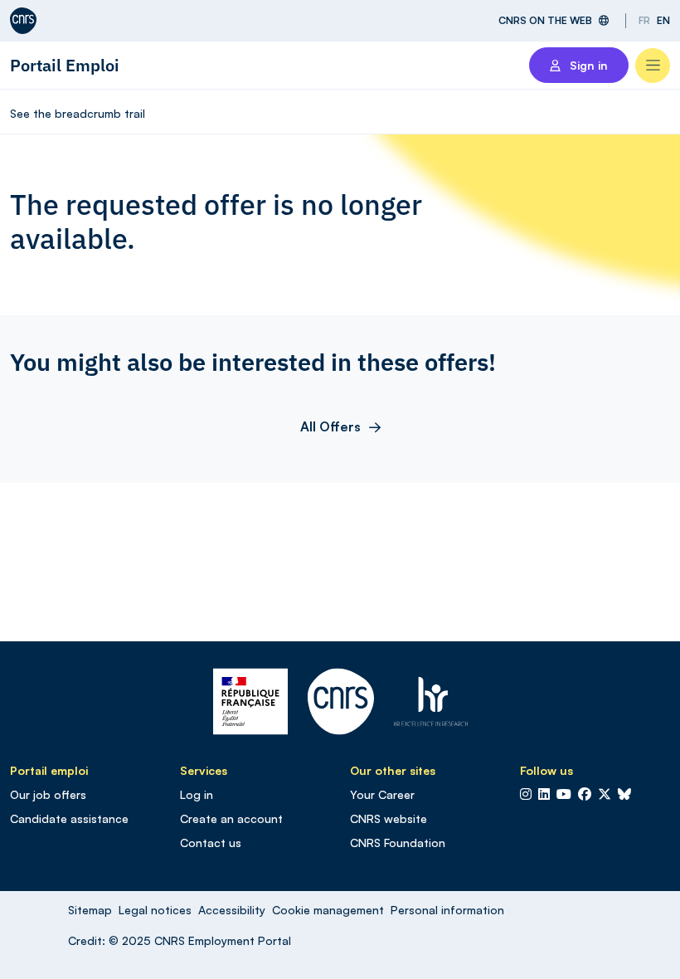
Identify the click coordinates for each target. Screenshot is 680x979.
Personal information (447, 910)
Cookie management (328, 910)
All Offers (330, 426)
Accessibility (231, 910)
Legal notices (155, 910)
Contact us (210, 842)
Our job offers (48, 794)
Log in (196, 794)
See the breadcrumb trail (77, 113)
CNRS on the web (545, 20)
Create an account (231, 818)
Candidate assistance (69, 818)
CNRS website (388, 818)
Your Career (382, 794)
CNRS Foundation (397, 842)
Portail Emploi (64, 65)
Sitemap (90, 910)
